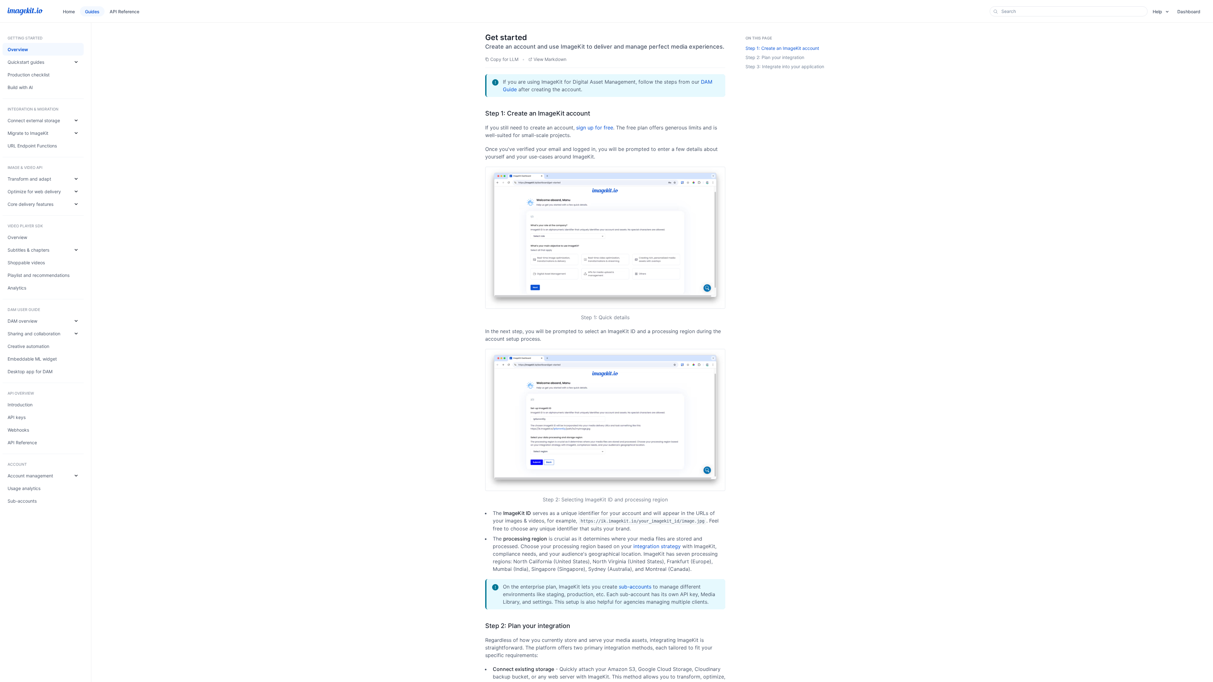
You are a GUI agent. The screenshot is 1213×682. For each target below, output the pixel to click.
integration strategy (657, 546)
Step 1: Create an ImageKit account (782, 48)
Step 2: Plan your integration (774, 57)
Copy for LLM (504, 59)
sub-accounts (635, 586)
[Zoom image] (605, 238)
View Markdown (550, 59)
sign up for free (594, 127)
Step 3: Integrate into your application (784, 66)
